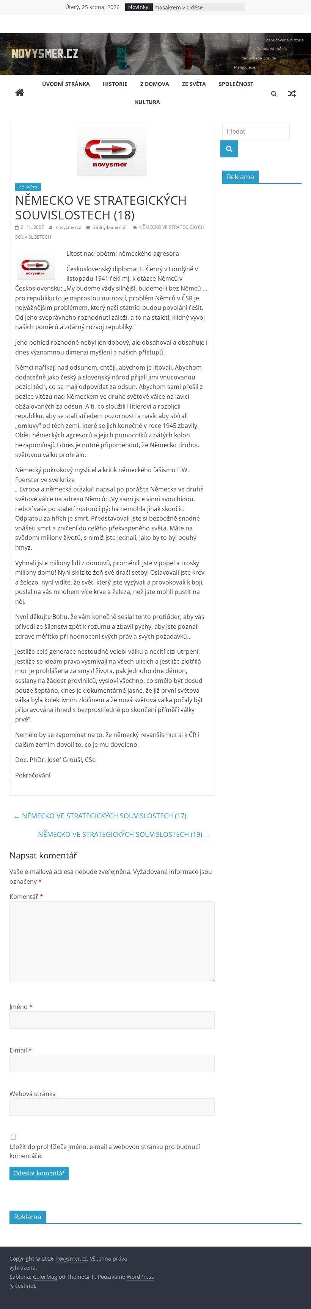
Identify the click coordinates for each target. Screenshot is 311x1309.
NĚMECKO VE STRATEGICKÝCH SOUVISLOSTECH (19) (124, 834)
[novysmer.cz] (155, 38)
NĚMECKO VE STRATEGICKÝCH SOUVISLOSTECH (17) (99, 815)
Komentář (26, 896)
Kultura (147, 102)
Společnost (236, 83)
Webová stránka (32, 1094)
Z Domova (154, 83)
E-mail (20, 1050)
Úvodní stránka (66, 83)
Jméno (21, 1007)
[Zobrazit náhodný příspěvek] (292, 93)
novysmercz (69, 227)
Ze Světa (194, 83)
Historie (115, 83)
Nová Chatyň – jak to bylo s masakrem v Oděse (188, 9)
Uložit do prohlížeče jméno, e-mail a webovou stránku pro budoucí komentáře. (104, 1151)
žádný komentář (109, 227)
